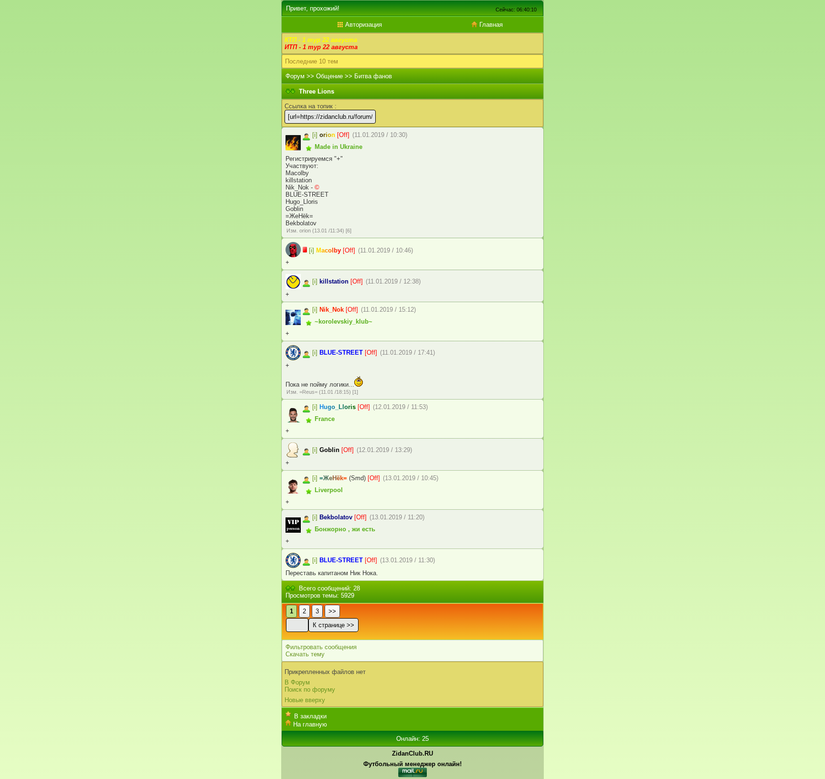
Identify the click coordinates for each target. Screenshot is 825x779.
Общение (329, 76)
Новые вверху (305, 700)
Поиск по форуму (310, 689)
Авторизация (362, 24)
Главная (490, 24)
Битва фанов (373, 76)
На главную (310, 724)
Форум (295, 76)
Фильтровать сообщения (321, 647)
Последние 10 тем (311, 61)
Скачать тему (305, 654)
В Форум (297, 682)
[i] (314, 134)
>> (332, 611)
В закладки (310, 716)
